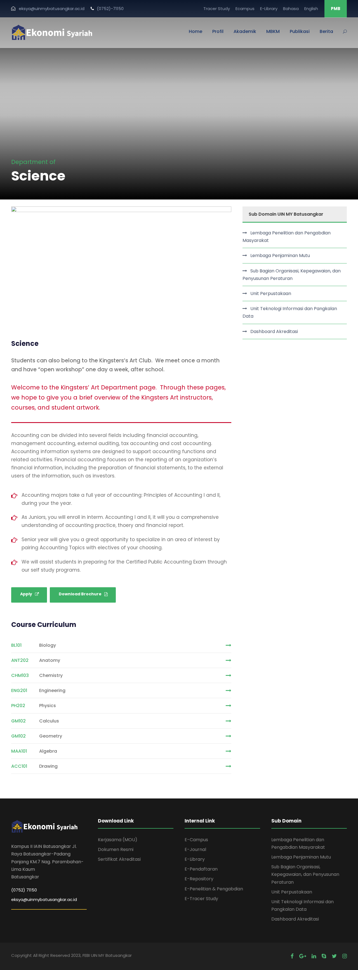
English (311, 8)
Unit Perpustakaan (270, 293)
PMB (335, 8)
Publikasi (300, 31)
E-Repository (199, 879)
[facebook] (292, 956)
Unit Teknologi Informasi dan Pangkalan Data (289, 312)
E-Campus (196, 839)
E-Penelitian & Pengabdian (214, 889)
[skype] (324, 956)
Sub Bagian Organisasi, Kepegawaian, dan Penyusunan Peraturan (291, 275)
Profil (217, 31)
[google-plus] (302, 956)
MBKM (273, 31)
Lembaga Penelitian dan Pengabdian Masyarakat (286, 237)
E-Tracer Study (201, 898)
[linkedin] (314, 956)
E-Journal (195, 849)
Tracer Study (216, 8)
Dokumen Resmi (115, 849)
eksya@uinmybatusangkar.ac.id (44, 899)
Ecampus (245, 8)
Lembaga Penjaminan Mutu (280, 255)
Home (195, 31)
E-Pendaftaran (201, 869)
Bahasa (291, 8)
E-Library (268, 8)
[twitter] (334, 956)
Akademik (245, 31)
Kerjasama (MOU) (117, 839)
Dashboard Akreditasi (274, 331)
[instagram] (344, 956)
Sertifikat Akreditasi (119, 859)
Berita (326, 31)
